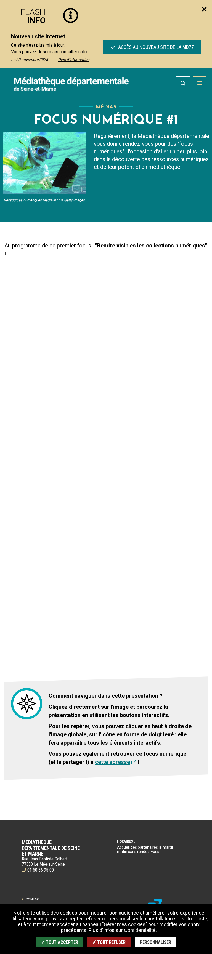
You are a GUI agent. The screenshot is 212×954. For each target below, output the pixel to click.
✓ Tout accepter (59, 942)
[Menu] (199, 83)
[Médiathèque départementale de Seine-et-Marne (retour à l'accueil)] (71, 84)
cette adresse (112, 762)
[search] (183, 83)
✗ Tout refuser (109, 942)
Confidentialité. (140, 930)
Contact (33, 899)
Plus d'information (73, 59)
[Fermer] (204, 9)
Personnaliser (155, 942)
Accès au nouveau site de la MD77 (155, 47)
